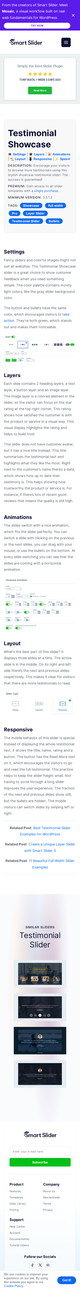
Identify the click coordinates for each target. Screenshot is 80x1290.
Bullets (54, 221)
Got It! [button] (66, 1280)
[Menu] (66, 42)
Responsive (43, 159)
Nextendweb (51, 1197)
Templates (16, 1197)
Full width (55, 205)
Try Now (37, 25)
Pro (14, 213)
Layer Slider (35, 213)
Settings (19, 154)
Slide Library (18, 1203)
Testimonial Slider (26, 221)
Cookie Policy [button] (13, 1286)
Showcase (31, 205)
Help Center (17, 1226)
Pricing (14, 1209)
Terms (47, 1203)
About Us (49, 1191)
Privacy (48, 1209)
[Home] (28, 42)
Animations (61, 154)
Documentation (19, 1239)
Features (15, 1191)
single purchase (46, 191)
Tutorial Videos (19, 1245)
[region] (40, 79)
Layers (39, 154)
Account (15, 1232)
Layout (20, 159)
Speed (65, 159)
